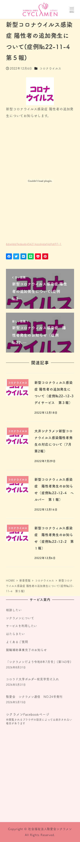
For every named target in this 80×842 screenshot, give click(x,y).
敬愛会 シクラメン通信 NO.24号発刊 (34, 696)
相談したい (14, 610)
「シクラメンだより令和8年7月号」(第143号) (38, 661)
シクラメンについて (20, 618)
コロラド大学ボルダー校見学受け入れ (32, 679)
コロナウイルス (50, 68)
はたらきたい (15, 633)
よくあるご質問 (17, 641)
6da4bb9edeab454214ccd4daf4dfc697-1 (33, 244)
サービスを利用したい (21, 625)
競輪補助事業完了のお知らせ (26, 649)
